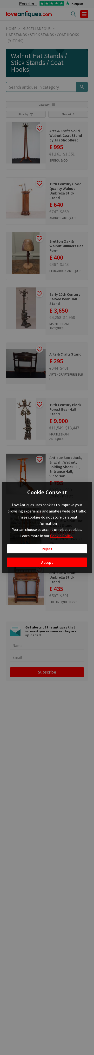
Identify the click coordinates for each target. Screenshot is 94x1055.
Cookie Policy (61, 535)
